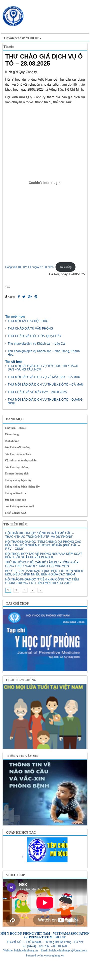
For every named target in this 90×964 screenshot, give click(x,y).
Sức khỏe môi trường (17, 447)
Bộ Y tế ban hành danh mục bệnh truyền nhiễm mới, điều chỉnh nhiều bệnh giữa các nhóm (44, 572)
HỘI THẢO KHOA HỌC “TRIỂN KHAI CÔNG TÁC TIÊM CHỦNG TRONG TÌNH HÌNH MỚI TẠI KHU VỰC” (42, 581)
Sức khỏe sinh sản (15, 499)
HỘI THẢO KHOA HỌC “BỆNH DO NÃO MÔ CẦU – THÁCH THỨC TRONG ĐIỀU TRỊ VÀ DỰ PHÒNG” (39, 535)
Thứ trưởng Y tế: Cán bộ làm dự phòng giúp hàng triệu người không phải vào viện (41, 564)
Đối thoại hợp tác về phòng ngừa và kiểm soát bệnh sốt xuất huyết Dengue (43, 555)
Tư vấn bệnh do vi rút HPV (23, 38)
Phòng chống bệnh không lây (22, 486)
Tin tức (9, 46)
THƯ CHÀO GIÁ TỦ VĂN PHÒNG (30, 328)
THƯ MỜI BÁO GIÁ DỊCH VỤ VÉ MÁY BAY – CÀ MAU (44, 377)
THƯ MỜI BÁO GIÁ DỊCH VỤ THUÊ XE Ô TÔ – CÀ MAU (45, 384)
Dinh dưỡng (12, 440)
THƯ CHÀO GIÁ (15, 512)
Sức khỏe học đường (17, 466)
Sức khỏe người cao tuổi (19, 506)
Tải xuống (66, 267)
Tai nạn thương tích (16, 473)
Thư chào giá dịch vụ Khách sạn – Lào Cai (37, 343)
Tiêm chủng (12, 434)
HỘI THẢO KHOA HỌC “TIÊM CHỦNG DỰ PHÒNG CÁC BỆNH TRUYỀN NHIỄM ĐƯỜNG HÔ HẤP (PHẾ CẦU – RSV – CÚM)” (43, 545)
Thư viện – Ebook (15, 427)
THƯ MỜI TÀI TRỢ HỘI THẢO (28, 321)
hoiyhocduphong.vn (52, 955)
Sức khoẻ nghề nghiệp (18, 453)
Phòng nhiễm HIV (15, 493)
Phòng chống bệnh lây (18, 479)
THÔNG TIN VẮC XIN (22, 756)
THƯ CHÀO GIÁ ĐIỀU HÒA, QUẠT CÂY (35, 336)
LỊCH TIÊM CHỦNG (21, 680)
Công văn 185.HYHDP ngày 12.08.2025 (29, 267)
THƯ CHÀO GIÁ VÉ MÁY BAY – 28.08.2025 (37, 392)
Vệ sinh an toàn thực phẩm (21, 460)
